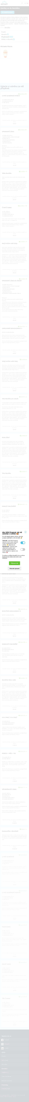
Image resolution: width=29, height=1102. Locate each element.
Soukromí (4, 557)
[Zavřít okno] (25, 532)
